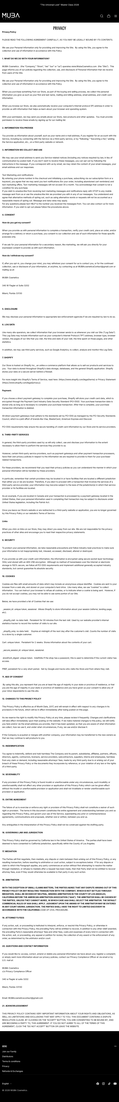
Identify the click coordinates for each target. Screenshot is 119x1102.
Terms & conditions (11, 1061)
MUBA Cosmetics (19, 1090)
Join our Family (9, 1051)
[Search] (102, 16)
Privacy (5, 1066)
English (5, 1083)
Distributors (7, 1056)
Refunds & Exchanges (12, 1071)
